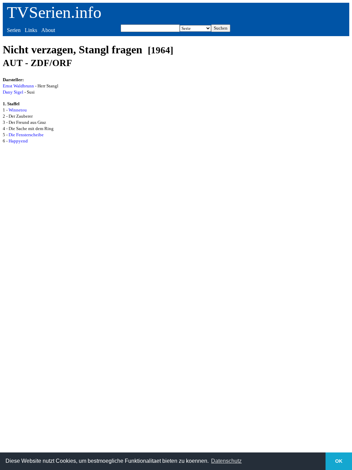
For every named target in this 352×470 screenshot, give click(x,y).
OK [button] (338, 461)
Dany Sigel (13, 92)
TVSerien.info (54, 12)
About (48, 30)
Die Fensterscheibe (26, 134)
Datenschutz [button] (226, 461)
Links (31, 30)
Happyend (18, 140)
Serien (14, 30)
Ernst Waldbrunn (18, 85)
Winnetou (18, 110)
